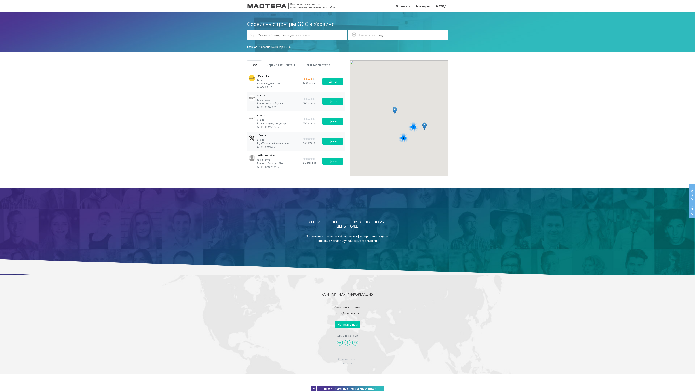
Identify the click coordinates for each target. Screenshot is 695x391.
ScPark (296, 101)
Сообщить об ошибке (692, 201)
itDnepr (296, 141)
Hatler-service (296, 161)
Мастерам (423, 6)
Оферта (347, 363)
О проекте (403, 6)
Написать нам (348, 325)
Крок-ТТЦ (296, 81)
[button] (424, 126)
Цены (333, 81)
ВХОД (442, 6)
